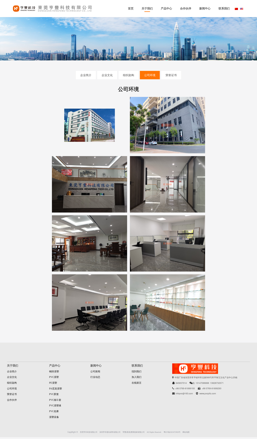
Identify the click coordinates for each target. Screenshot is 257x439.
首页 (131, 8)
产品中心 (166, 8)
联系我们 (224, 8)
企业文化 (107, 75)
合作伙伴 (185, 8)
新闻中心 (204, 8)
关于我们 (147, 8)
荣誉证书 (171, 75)
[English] (241, 8)
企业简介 (85, 75)
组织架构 (128, 75)
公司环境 (149, 75)
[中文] (236, 8)
